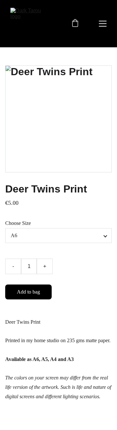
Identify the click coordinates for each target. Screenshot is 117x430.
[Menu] (103, 24)
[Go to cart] (75, 24)
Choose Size (18, 223)
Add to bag (28, 292)
